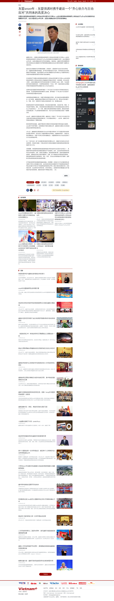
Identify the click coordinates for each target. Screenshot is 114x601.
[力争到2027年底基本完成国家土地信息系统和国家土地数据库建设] (65, 470)
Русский (91, 1)
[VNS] (54, 583)
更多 (22, 270)
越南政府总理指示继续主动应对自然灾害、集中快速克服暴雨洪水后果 (36, 379)
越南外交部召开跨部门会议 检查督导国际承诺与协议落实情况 (36, 319)
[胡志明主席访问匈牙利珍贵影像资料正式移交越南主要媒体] (65, 307)
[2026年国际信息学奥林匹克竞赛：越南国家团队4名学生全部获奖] (86, 74)
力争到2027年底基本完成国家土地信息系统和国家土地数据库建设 (36, 467)
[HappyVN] (91, 583)
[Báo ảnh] (82, 583)
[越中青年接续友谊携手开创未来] (65, 488)
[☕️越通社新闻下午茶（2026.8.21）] (65, 425)
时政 (19, 5)
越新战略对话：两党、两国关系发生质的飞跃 (32, 407)
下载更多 (45, 574)
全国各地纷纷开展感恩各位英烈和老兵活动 (85, 50)
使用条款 (51, 588)
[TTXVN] (22, 583)
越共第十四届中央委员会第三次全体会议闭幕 (85, 43)
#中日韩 (39, 185)
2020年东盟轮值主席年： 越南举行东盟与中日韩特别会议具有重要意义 (27, 215)
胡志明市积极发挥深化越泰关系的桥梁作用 (32, 436)
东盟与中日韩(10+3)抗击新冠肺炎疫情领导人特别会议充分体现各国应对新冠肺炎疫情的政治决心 (63, 216)
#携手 (37, 182)
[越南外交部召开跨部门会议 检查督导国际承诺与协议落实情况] (65, 322)
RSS (56, 588)
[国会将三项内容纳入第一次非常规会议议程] (65, 520)
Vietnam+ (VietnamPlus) (29, 1)
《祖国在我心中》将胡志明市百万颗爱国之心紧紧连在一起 (36, 335)
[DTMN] (73, 583)
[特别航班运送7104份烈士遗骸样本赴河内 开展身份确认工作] (65, 503)
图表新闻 (80, 65)
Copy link (19, 35)
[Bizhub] (45, 583)
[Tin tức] (33, 583)
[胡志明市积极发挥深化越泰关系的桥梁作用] (65, 440)
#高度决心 (64, 182)
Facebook (19, 24)
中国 (45, 185)
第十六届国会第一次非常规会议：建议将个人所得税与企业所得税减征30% (36, 452)
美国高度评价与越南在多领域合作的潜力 (31, 274)
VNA (67, 588)
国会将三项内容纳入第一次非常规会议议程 (32, 516)
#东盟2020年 (30, 182)
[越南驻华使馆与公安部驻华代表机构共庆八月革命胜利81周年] (65, 367)
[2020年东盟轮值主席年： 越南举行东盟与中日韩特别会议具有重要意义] (27, 205)
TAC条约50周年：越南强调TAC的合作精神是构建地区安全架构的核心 (85, 35)
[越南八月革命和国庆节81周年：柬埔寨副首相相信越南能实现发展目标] (65, 550)
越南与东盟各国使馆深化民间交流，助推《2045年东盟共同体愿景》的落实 (36, 393)
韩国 (57, 185)
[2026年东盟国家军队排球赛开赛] (65, 292)
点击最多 (80, 24)
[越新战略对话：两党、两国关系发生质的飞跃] (65, 411)
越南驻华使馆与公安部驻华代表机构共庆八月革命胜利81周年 (36, 364)
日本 (51, 185)
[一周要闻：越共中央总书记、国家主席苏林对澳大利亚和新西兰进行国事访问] (91, 111)
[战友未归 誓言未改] (91, 124)
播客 (80, 95)
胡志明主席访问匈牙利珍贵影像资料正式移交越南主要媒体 (36, 304)
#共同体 (58, 182)
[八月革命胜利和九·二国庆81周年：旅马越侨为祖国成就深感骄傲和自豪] (65, 535)
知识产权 (45, 588)
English (75, 1)
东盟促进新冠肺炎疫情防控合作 (45, 214)
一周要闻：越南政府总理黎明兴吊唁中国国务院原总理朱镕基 (81, 100)
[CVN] (64, 583)
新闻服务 (72, 588)
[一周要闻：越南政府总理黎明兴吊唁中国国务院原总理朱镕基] (91, 101)
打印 (19, 31)
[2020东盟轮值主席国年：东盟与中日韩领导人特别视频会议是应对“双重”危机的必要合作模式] (27, 236)
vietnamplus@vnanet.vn (54, 595)
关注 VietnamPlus (57, 190)
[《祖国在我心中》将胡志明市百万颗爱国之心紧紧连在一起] (65, 338)
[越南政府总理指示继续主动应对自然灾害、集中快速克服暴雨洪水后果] (65, 381)
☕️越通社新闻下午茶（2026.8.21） (29, 421)
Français (80, 1)
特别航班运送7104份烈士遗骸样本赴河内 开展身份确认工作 (36, 500)
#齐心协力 (43, 182)
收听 (80, 104)
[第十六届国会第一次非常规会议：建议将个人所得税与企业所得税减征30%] (65, 455)
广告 (77, 588)
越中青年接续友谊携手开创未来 (28, 484)
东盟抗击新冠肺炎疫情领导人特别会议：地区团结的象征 (45, 246)
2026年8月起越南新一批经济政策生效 (85, 27)
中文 (88, 1)
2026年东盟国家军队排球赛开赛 (28, 288)
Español (84, 1)
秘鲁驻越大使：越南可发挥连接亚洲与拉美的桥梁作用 (35, 561)
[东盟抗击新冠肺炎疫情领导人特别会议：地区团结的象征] (45, 236)
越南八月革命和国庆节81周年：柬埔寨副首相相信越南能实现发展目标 (36, 547)
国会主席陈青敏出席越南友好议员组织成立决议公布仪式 (36, 348)
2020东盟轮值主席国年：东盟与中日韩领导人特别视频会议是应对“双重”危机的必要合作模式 (27, 247)
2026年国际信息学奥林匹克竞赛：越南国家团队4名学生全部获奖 (85, 85)
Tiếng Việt (70, 1)
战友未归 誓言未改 (81, 121)
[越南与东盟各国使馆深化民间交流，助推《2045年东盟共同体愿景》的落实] (65, 396)
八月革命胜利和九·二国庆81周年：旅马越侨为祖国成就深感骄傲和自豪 (36, 532)
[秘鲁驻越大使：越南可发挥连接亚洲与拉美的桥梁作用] (65, 565)
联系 (81, 588)
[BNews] (40, 583)
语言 (64, 588)
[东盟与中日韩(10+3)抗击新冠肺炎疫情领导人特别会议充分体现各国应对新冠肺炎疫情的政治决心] (64, 205)
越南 (63, 185)
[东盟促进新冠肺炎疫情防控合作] (45, 205)
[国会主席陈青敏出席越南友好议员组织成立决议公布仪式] (65, 352)
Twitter (19, 28)
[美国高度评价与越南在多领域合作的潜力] (65, 278)
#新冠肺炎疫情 (30, 185)
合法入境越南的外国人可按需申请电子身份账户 (85, 57)
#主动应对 (51, 182)
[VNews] (28, 583)
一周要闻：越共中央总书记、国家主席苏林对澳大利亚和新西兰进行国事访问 (81, 112)
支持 (60, 588)
